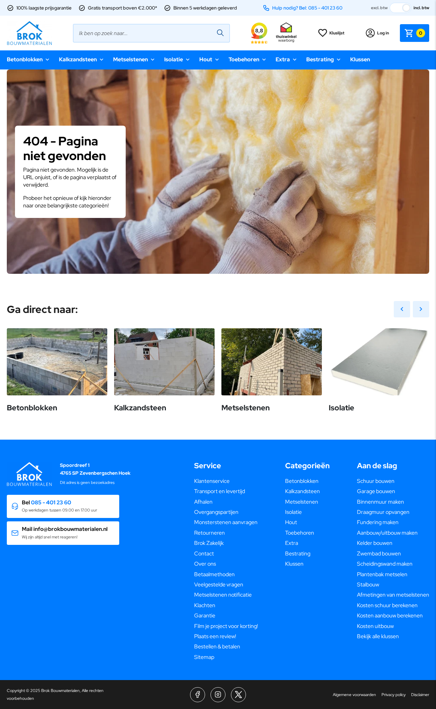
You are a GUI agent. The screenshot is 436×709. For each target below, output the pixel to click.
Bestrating (320, 59)
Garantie (204, 615)
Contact (204, 553)
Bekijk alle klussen (378, 636)
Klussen (360, 59)
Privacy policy (394, 694)
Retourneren (209, 532)
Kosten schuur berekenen (387, 605)
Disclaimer (420, 694)
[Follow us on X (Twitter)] (238, 694)
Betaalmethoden (214, 574)
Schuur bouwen (375, 481)
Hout (205, 59)
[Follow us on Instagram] (218, 694)
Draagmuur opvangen (383, 512)
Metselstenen (130, 59)
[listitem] (218, 187)
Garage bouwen (376, 491)
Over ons (205, 563)
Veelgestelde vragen (218, 584)
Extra (283, 59)
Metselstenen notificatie (223, 594)
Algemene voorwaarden (354, 694)
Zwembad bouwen (379, 553)
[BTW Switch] (400, 8)
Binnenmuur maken (380, 501)
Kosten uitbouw (375, 626)
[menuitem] (226, 481)
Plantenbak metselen (382, 574)
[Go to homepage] (29, 33)
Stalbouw (368, 584)
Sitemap (204, 657)
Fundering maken (378, 522)
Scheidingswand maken (384, 563)
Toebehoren (244, 59)
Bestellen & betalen (217, 646)
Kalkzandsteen (78, 59)
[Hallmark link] (286, 33)
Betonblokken (25, 59)
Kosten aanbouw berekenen (390, 615)
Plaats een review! (215, 636)
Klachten (204, 605)
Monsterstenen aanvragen (226, 522)
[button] (63, 506)
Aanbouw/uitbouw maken (387, 532)
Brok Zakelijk (209, 543)
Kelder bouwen (374, 543)
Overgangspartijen (216, 512)
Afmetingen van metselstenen (393, 594)
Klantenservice (212, 481)
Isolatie (173, 59)
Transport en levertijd (219, 491)
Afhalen (203, 501)
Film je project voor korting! (226, 626)
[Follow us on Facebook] (197, 694)
